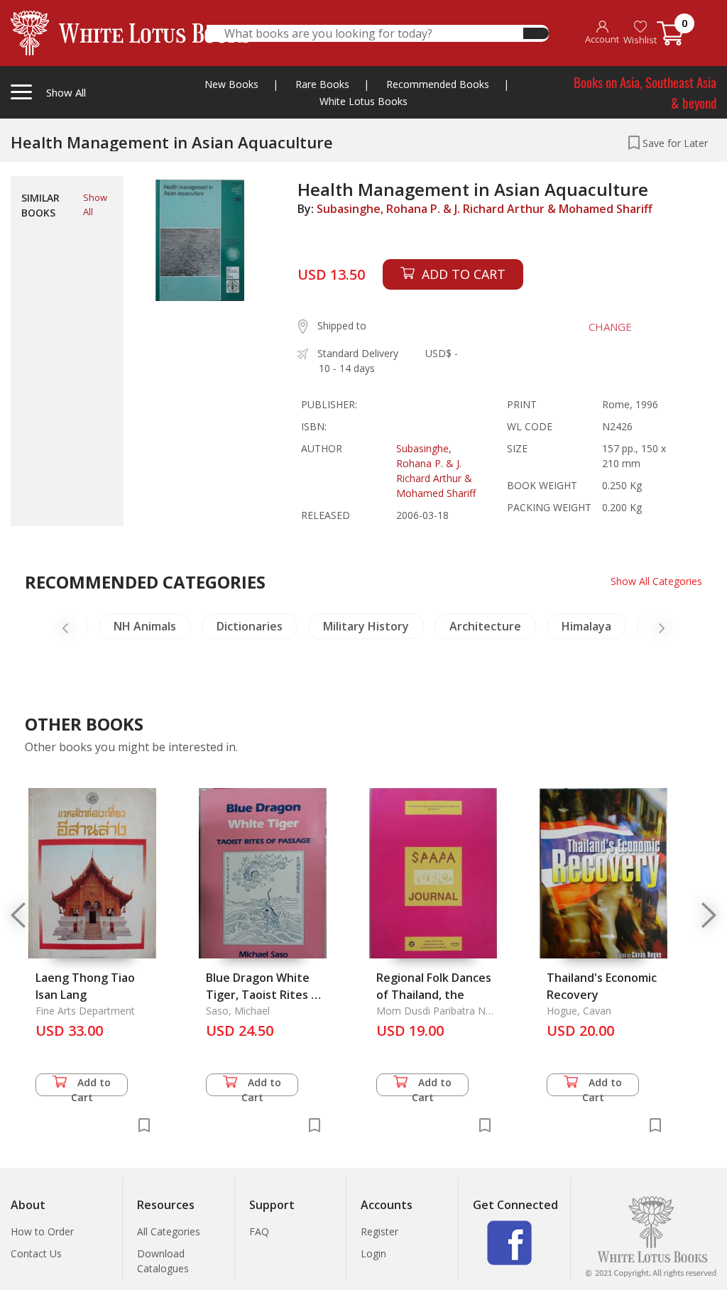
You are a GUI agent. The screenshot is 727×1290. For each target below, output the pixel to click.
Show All (95, 204)
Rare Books (322, 84)
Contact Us (36, 1253)
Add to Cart (91, 1086)
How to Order (42, 1231)
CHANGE (610, 326)
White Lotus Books (363, 101)
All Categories (168, 1231)
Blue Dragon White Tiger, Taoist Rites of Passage (264, 995)
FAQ (259, 1231)
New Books (231, 84)
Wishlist (640, 39)
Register (379, 1231)
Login (373, 1253)
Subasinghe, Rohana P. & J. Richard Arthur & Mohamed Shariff (484, 209)
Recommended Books (437, 84)
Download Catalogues (163, 1261)
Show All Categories (656, 581)
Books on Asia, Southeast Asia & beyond (645, 92)
